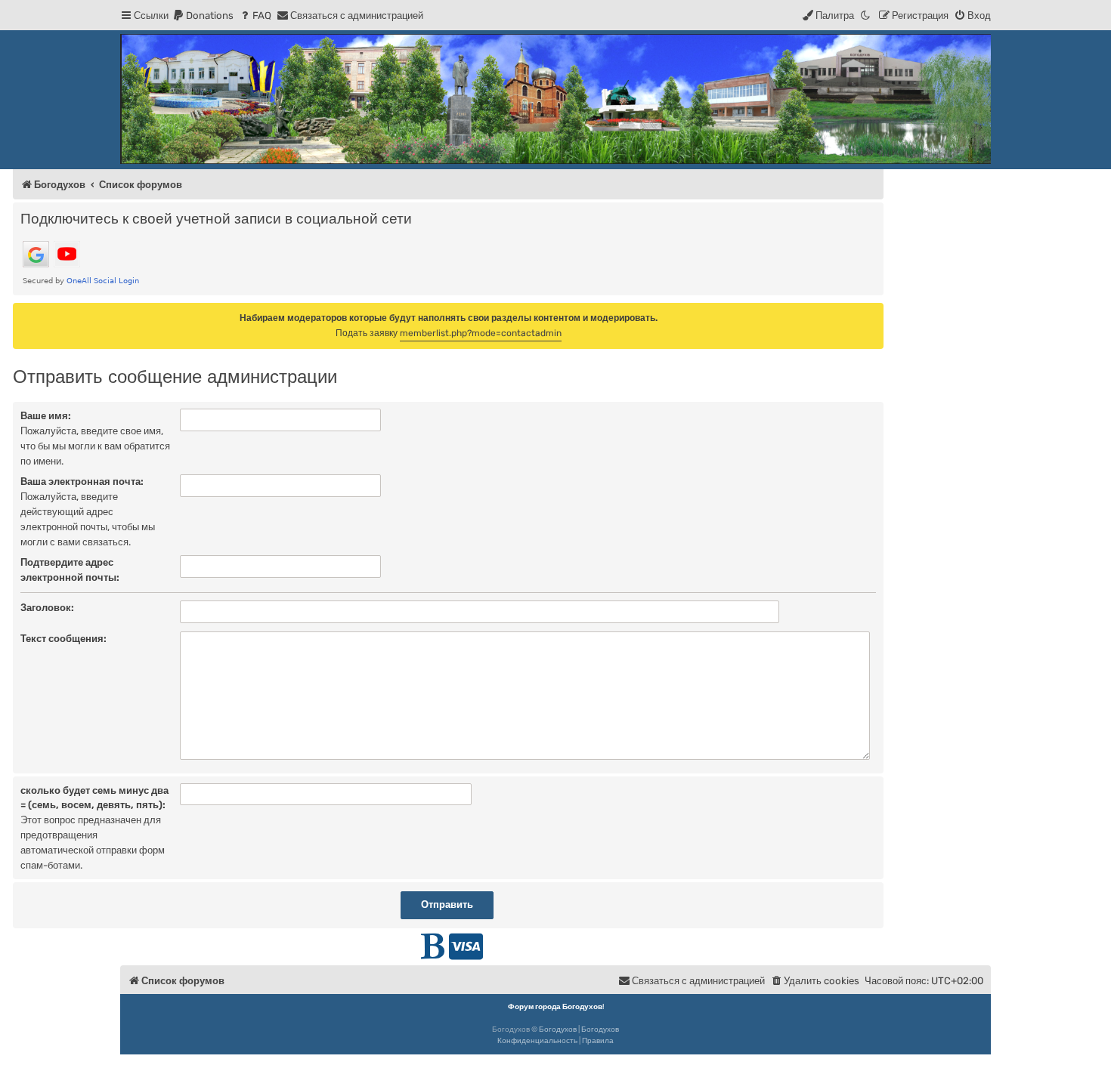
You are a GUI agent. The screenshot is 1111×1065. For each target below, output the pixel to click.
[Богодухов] (555, 99)
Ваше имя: (45, 415)
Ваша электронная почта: (82, 481)
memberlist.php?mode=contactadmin (481, 333)
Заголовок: (47, 607)
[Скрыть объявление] (873, 313)
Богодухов (558, 1029)
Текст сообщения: (63, 638)
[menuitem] (203, 15)
